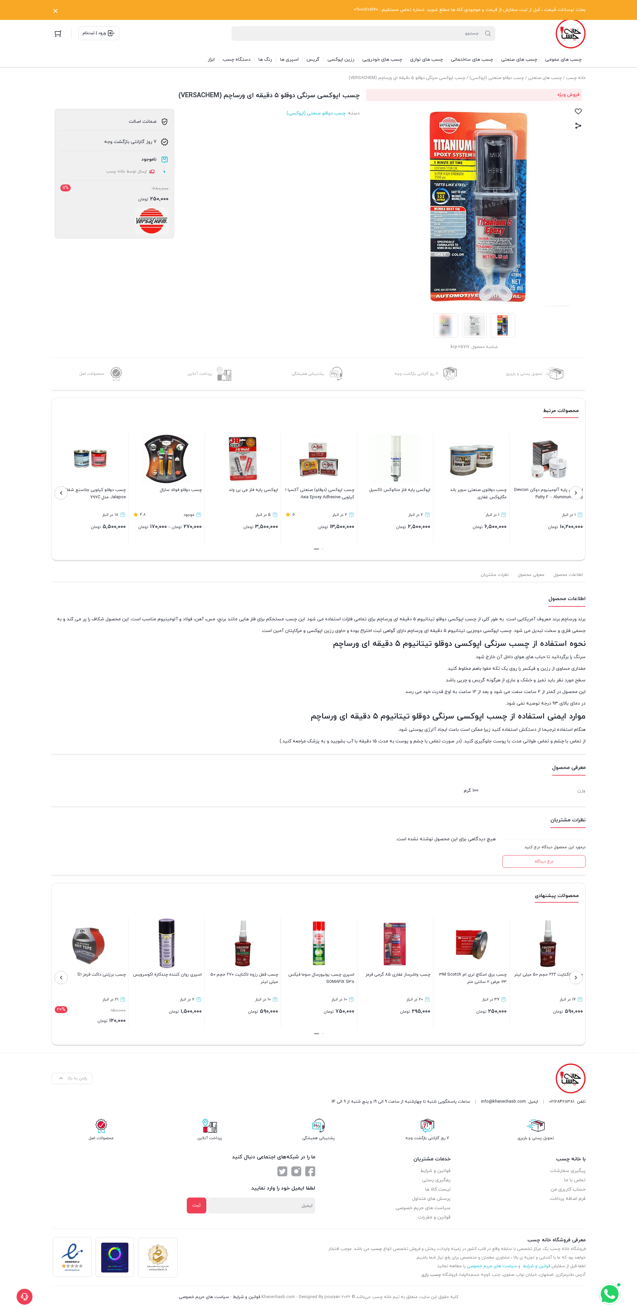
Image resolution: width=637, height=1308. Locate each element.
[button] (322, 549)
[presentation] (576, 493)
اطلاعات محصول (568, 575)
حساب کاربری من (568, 1189)
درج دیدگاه (544, 861)
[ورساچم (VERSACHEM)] (152, 221)
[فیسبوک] (310, 1171)
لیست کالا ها (438, 1189)
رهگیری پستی (436, 1180)
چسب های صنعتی (545, 78)
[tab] (568, 575)
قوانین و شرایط (435, 1171)
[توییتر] (282, 1171)
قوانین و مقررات (434, 1217)
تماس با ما (575, 1180)
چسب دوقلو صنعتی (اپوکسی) (496, 78)
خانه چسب (576, 78)
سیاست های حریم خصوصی (423, 1208)
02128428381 (561, 1102)
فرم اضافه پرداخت (568, 1199)
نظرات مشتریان (495, 575)
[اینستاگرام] (296, 1171)
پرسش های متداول (431, 1199)
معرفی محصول (531, 575)
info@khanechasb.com (503, 1102)
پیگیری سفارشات (568, 1171)
